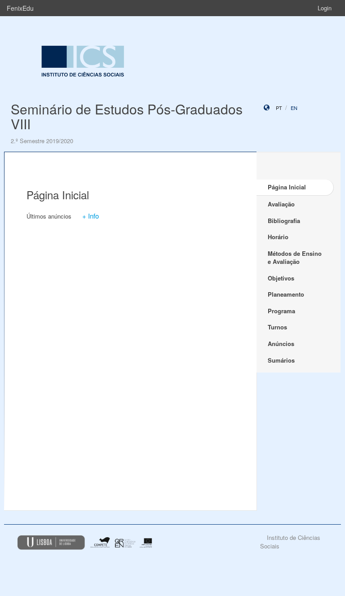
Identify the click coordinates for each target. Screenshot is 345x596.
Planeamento (286, 294)
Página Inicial (287, 187)
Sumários (281, 360)
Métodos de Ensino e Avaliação (295, 257)
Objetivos (281, 278)
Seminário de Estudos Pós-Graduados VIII (127, 116)
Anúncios (281, 343)
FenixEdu (20, 8)
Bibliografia (284, 220)
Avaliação (281, 204)
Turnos (277, 327)
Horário (278, 236)
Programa (281, 311)
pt (279, 107)
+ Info (90, 215)
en (294, 107)
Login (325, 8)
